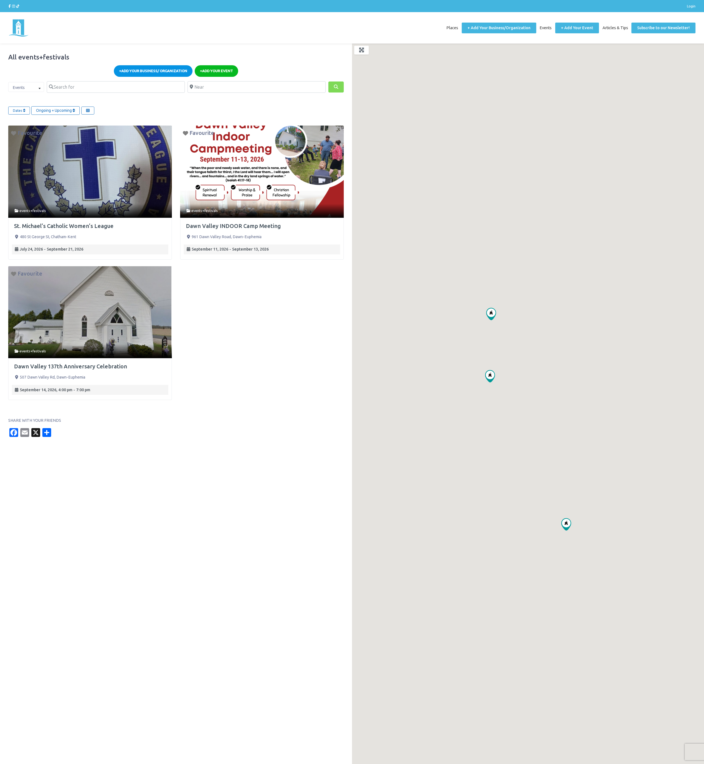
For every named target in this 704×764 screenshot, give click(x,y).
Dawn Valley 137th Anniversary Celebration (70, 366)
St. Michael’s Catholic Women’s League (64, 226)
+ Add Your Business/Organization (499, 28)
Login (691, 6)
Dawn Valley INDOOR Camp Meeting (233, 226)
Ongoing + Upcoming (54, 110)
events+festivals (33, 211)
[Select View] (87, 111)
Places (452, 28)
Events (546, 28)
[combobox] (26, 87)
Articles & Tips (615, 28)
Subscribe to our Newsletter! (663, 28)
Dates (18, 110)
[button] (566, 524)
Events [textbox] (19, 87)
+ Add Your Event (577, 28)
